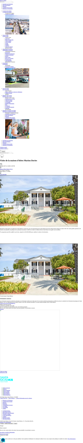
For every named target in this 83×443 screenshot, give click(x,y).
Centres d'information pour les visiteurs (24, 398)
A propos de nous (6, 410)
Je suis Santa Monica (7, 415)
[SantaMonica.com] (6, 385)
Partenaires (5, 403)
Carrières (4, 416)
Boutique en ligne (6, 417)
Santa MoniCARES (7, 411)
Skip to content (3, 0)
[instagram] (6, 390)
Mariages (4, 6)
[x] (5, 389)
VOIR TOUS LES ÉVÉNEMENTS (7, 303)
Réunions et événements (8, 8)
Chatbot (4, 408)
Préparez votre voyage (7, 95)
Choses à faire (5, 35)
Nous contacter (11, 398)
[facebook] (6, 387)
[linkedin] (6, 392)
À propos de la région (7, 10)
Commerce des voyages (7, 7)
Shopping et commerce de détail (9, 110)
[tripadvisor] (6, 394)
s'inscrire (2, 309)
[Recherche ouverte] (7, 148)
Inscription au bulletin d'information (7, 432)
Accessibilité (5, 407)
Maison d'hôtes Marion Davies (6, 169)
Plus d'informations (72, 438)
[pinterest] (6, 393)
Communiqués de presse (8, 405)
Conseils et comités (6, 414)
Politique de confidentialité (5, 422)
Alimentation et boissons (8, 49)
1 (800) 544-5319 (3, 398)
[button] (41, 435)
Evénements (5, 63)
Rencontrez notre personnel (8, 413)
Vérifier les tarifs (8, 93)
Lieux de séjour (6, 88)
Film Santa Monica (6, 5)
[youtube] (6, 391)
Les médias (5, 406)
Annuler (3, 151)
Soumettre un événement (8, 4)
